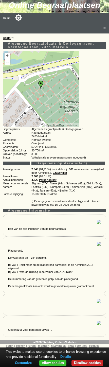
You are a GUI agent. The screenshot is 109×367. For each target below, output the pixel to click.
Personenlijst (48, 179)
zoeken (20, 345)
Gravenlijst (60, 172)
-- (7, 61)
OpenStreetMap (55, 125)
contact (82, 345)
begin (9, 345)
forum (32, 345)
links (71, 345)
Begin (6, 17)
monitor (43, 345)
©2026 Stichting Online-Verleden (55, 342)
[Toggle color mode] (18, 18)
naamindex (58, 345)
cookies (94, 345)
